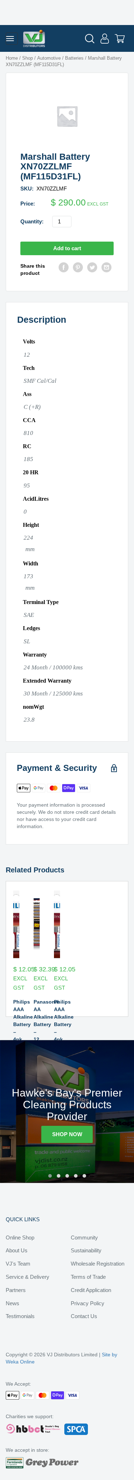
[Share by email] (106, 269)
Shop (27, 58)
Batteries (74, 58)
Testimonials (20, 1316)
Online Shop (20, 1237)
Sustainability (86, 1250)
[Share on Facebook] (63, 269)
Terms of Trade (88, 1277)
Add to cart (67, 248)
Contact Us (84, 1316)
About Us (17, 1250)
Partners (16, 1290)
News (12, 1303)
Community (84, 1237)
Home (12, 58)
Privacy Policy (87, 1303)
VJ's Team (18, 1264)
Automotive (49, 58)
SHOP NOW (67, 1134)
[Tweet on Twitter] (92, 269)
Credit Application (91, 1290)
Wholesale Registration (97, 1264)
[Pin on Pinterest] (78, 269)
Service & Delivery (27, 1277)
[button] (50, 1175)
